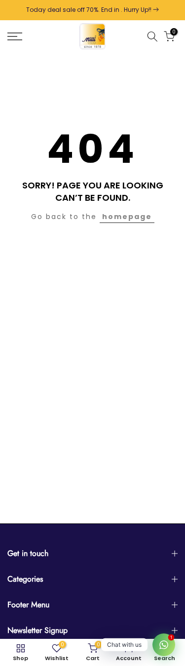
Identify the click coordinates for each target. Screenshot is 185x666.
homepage (127, 217)
